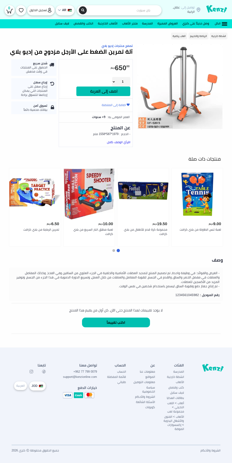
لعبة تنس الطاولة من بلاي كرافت (200, 229)
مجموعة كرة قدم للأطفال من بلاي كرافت (145, 232)
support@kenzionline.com (80, 377)
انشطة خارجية (175, 377)
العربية (20, 385)
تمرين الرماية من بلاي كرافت (41, 229)
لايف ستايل (177, 392)
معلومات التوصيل (144, 382)
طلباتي (121, 382)
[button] (118, 250)
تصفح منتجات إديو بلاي (117, 46)
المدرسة (178, 371)
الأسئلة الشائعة (145, 402)
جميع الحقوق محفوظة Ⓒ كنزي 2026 (35, 450)
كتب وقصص (176, 387)
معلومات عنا (147, 371)
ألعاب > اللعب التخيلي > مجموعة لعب (175, 407)
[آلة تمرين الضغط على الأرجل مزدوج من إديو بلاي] (180, 87)
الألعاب (180, 382)
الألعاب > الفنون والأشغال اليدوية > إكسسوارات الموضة (174, 423)
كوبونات (150, 407)
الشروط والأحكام (145, 396)
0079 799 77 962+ (85, 371)
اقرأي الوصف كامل (118, 142)
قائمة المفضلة (116, 377)
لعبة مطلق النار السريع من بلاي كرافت (93, 232)
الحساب (121, 371)
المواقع (150, 377)
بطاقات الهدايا (175, 398)
